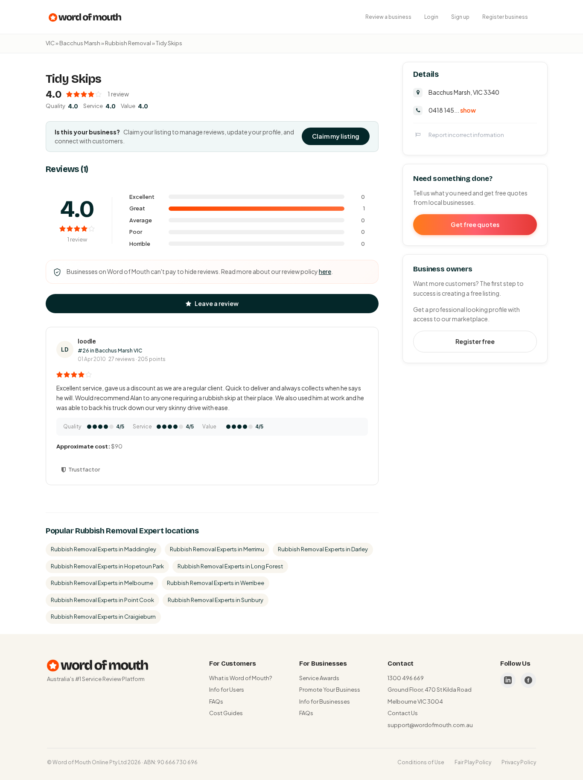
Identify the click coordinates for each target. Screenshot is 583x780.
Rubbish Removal (128, 43)
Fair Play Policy (473, 762)
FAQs (216, 701)
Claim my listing (335, 136)
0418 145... (452, 110)
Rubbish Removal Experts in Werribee (215, 582)
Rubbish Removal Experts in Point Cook (102, 600)
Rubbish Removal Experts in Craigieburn (103, 616)
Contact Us (403, 713)
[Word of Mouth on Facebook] (528, 680)
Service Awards (319, 678)
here (325, 271)
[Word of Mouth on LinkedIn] (508, 680)
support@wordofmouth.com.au (430, 725)
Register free (475, 341)
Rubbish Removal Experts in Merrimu (217, 549)
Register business (505, 17)
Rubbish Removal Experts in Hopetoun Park (107, 566)
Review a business (388, 17)
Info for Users (226, 689)
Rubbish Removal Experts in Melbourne (102, 582)
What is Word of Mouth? (240, 678)
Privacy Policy (518, 762)
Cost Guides (226, 713)
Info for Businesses (324, 701)
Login (431, 17)
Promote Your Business (329, 689)
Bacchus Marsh (79, 43)
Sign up (460, 17)
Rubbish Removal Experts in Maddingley (103, 549)
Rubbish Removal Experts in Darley (323, 549)
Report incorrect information (466, 134)
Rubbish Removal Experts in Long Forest (230, 566)
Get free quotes (475, 224)
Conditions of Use (420, 762)
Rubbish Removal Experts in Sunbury (215, 600)
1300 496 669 (406, 678)
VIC (50, 43)
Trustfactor (84, 469)
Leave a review (217, 303)
